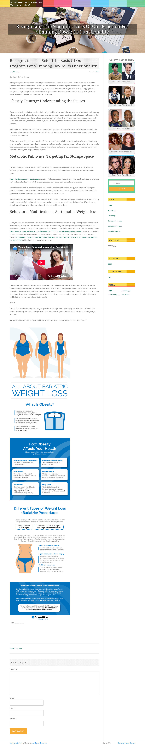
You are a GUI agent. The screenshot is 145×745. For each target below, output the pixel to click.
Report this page (16, 648)
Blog (97, 72)
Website (13, 719)
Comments (114, 294)
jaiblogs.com (27, 743)
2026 (110, 264)
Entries (126, 290)
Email (13, 708)
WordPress (126, 294)
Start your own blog (115, 221)
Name (13, 698)
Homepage (112, 210)
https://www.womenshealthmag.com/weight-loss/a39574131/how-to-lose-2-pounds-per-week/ (46, 231)
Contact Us (107, 743)
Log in (110, 205)
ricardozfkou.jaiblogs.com (26, 2)
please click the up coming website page (24, 179)
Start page (112, 216)
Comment (14, 669)
